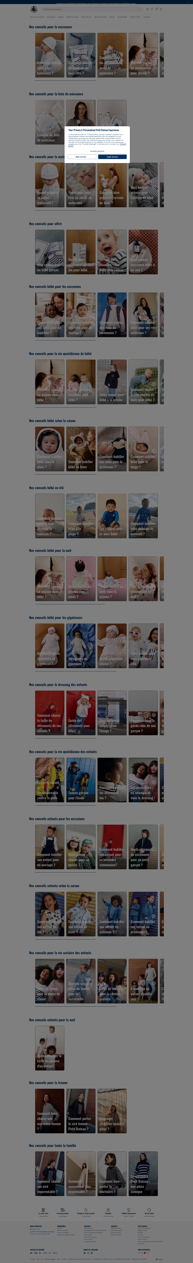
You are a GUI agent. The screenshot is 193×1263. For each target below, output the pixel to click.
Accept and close (112, 157)
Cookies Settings (97, 151)
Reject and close (81, 157)
